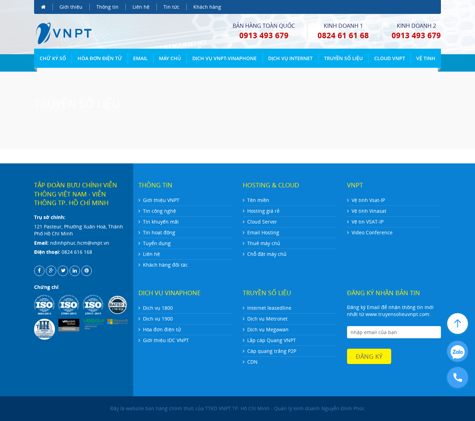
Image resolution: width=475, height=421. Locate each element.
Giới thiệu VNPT (161, 200)
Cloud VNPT (389, 58)
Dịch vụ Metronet (267, 318)
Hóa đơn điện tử (100, 58)
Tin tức (171, 6)
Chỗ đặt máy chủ (267, 254)
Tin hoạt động (159, 232)
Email (140, 58)
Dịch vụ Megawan (268, 329)
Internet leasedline (269, 308)
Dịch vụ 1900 (158, 318)
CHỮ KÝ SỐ (53, 58)
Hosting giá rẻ (263, 211)
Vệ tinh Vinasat (369, 211)
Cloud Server (262, 221)
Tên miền (258, 200)
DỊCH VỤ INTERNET (290, 58)
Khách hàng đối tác (165, 264)
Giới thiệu (70, 6)
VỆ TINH (425, 58)
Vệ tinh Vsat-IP (368, 200)
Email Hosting (263, 232)
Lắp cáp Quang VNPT (271, 340)
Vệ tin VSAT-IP (368, 221)
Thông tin (107, 6)
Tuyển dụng (157, 243)
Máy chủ (170, 58)
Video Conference (372, 232)
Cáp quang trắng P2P (271, 351)
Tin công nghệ (159, 211)
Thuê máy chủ (263, 243)
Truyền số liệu (343, 58)
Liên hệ (141, 6)
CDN (252, 361)
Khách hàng (207, 6)
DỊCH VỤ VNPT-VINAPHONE (224, 58)
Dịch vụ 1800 (158, 308)
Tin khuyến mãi (161, 221)
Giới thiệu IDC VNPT (166, 340)
